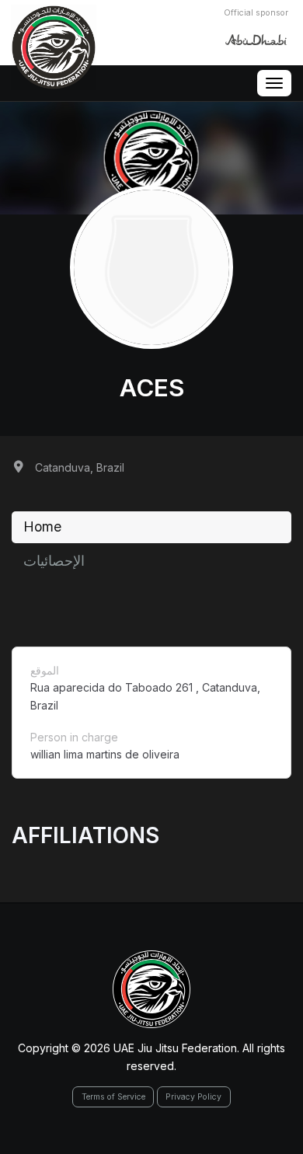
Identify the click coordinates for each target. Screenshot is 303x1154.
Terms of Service (113, 1097)
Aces (152, 388)
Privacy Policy (193, 1097)
